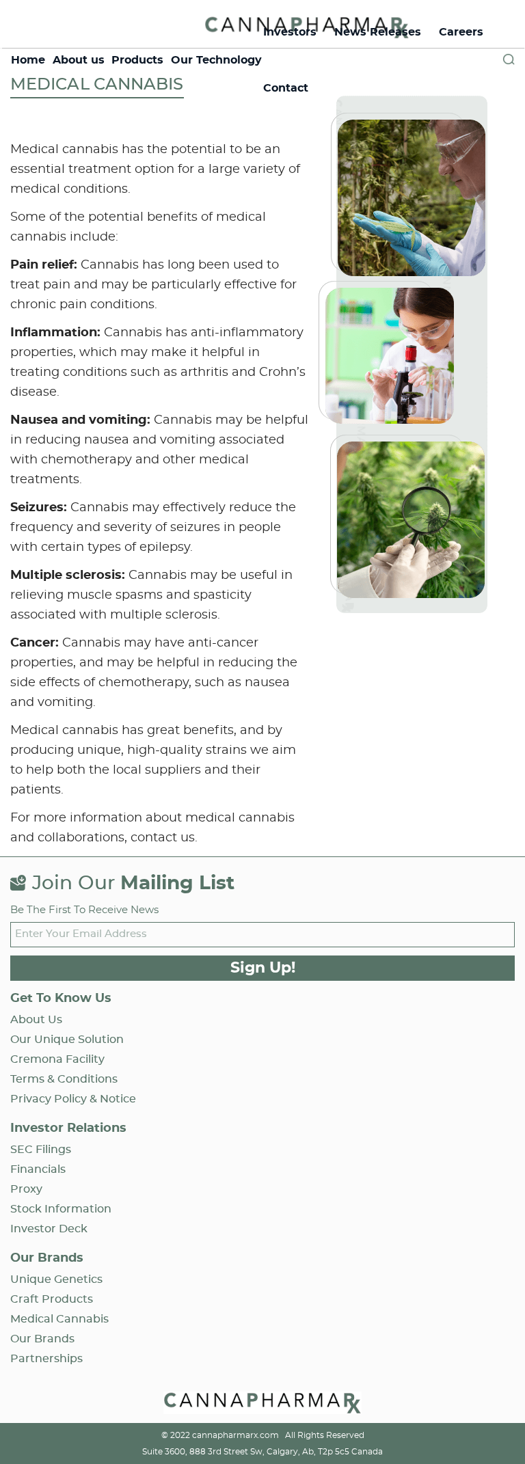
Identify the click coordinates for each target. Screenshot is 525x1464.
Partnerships (46, 1358)
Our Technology (216, 60)
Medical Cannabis (59, 1319)
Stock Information (60, 1209)
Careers (461, 32)
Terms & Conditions (64, 1079)
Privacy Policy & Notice (73, 1099)
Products (137, 60)
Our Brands (42, 1338)
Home (28, 60)
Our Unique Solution (67, 1039)
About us (79, 60)
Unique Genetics (56, 1279)
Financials (38, 1169)
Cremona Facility (57, 1059)
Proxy (26, 1189)
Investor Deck (49, 1228)
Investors (290, 32)
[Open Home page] (262, 1405)
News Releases (377, 32)
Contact (285, 88)
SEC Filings (40, 1149)
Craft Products (51, 1299)
